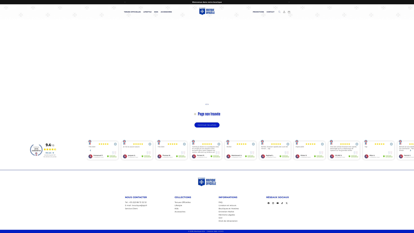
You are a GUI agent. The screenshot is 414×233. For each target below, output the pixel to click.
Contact (270, 12)
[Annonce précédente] (125, 2)
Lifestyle (147, 12)
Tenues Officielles (132, 12)
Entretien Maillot (226, 212)
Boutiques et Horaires (229, 209)
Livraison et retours (227, 205)
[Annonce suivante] (289, 2)
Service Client (131, 209)
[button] (289, 11)
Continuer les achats (207, 125)
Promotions (258, 12)
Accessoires (166, 12)
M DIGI (221, 231)
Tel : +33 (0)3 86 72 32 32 (136, 202)
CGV (220, 218)
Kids (156, 12)
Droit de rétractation (228, 221)
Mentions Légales (227, 215)
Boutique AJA (199, 231)
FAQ (220, 202)
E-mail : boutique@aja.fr (136, 205)
